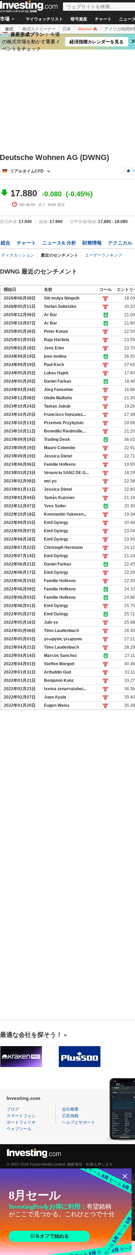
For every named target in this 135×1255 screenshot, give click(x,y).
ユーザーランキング (103, 255)
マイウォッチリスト (44, 19)
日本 (67, 29)
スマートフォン (21, 1115)
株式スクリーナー (39, 29)
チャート (103, 19)
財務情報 (92, 243)
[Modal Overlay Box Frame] (66, 1211)
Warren (85, 29)
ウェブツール (19, 1129)
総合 (5, 243)
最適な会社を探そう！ (31, 1034)
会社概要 (70, 1109)
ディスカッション (17, 255)
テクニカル (120, 243)
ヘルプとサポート (78, 1122)
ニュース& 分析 (59, 243)
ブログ (13, 1109)
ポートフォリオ (21, 1122)
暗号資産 (79, 19)
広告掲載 (70, 1115)
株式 (9, 29)
